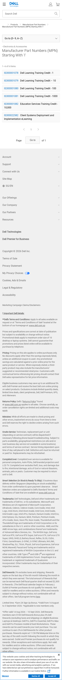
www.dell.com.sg (37, 325)
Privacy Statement (12, 265)
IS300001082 (11, 103)
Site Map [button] (7, 178)
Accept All (52, 676)
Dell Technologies (11, 231)
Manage (5, 676)
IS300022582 (11, 115)
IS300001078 (11, 72)
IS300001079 (11, 80)
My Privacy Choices (13, 273)
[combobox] (31, 13)
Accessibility (9, 295)
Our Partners (9, 212)
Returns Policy (29, 401)
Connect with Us (11, 171)
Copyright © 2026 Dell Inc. (16, 251)
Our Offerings (9, 197)
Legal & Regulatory (12, 287)
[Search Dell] (56, 13)
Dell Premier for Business (15, 239)
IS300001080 (11, 88)
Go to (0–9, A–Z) (14, 38)
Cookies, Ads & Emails (14, 280)
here (38, 596)
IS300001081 (11, 96)
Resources (7, 219)
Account (6, 157)
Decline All (36, 676)
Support (6, 164)
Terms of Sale (9, 258)
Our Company (9, 205)
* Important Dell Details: (13, 313)
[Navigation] (4, 4)
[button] (50, 4)
